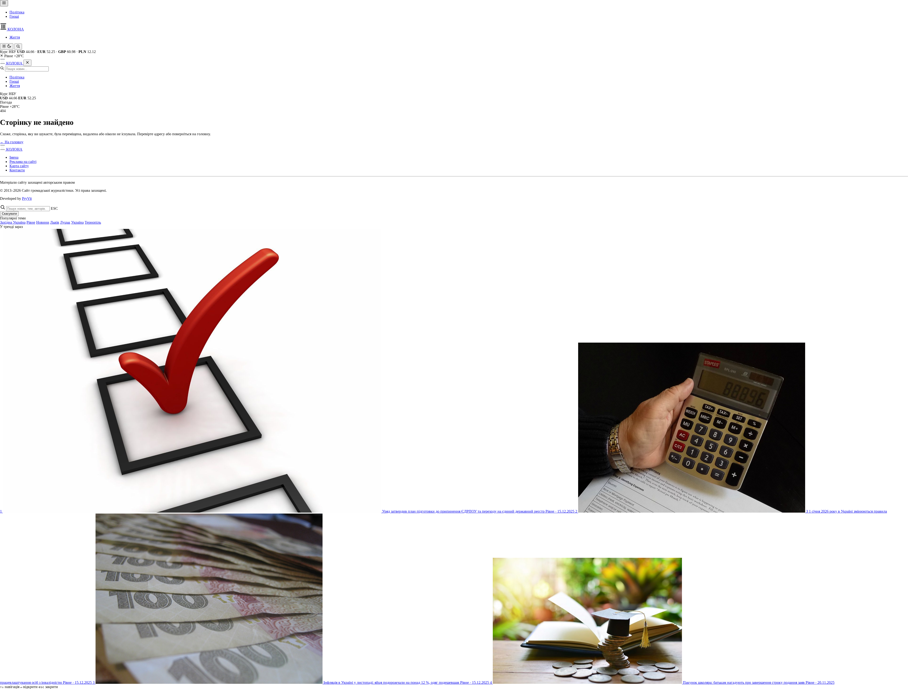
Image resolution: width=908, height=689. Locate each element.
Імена (13, 157)
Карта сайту (19, 166)
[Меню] (4, 3)
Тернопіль (93, 222)
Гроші (14, 16)
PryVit (27, 198)
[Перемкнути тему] (6, 46)
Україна (77, 222)
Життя (14, 37)
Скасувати (9, 213)
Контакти (17, 170)
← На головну (11, 142)
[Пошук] (18, 47)
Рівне (30, 222)
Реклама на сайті (22, 162)
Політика (16, 12)
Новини (42, 222)
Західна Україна (13, 222)
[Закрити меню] (27, 63)
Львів (54, 222)
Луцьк (65, 222)
